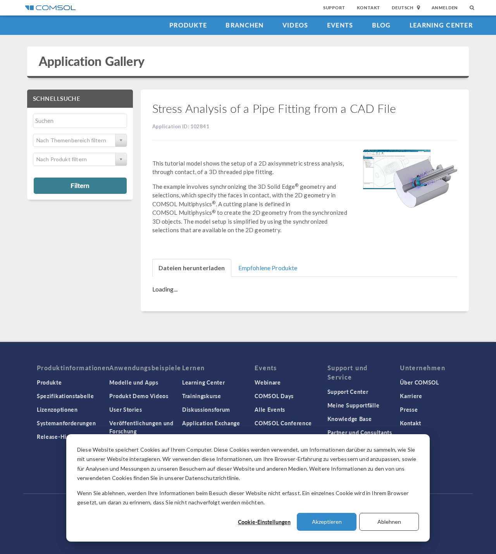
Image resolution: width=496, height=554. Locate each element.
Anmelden (445, 7)
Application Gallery (92, 61)
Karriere (411, 396)
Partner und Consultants (359, 432)
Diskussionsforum (206, 409)
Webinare (268, 382)
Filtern (80, 185)
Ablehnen (389, 521)
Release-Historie (59, 436)
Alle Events (270, 409)
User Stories (125, 409)
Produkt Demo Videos (138, 396)
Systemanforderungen (66, 423)
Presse (409, 409)
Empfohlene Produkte (268, 267)
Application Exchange (211, 423)
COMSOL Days (274, 396)
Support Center (348, 391)
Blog (381, 25)
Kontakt (369, 7)
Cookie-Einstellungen (264, 522)
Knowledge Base (349, 419)
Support (334, 7)
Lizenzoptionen (57, 409)
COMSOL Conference (283, 423)
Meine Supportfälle (353, 405)
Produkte (188, 25)
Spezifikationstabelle (65, 396)
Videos (295, 25)
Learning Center (441, 25)
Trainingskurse (201, 396)
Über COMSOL (419, 382)
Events (340, 25)
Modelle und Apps (133, 382)
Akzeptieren (327, 521)
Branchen (245, 25)
